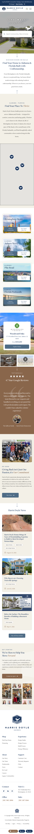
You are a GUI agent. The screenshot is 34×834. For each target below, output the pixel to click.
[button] (12, 157)
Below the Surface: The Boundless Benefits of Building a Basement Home (16, 616)
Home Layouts (9, 622)
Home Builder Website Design (12, 820)
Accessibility (26, 824)
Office (30, 831)
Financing (5, 743)
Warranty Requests (23, 761)
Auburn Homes (9, 545)
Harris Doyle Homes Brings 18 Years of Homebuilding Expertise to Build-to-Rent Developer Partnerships (16, 537)
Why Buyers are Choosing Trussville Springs (13, 579)
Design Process (22, 743)
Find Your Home (6, 740)
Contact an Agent (11, 676)
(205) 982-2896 (7, 800)
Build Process (22, 746)
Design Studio (22, 740)
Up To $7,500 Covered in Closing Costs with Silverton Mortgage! (17, 3)
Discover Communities (10, 229)
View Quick (24, 229)
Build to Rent (19, 545)
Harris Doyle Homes (10, 548)
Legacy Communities (8, 776)
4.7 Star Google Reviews (17, 380)
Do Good (4, 770)
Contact (20, 767)
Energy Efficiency (23, 749)
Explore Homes (17, 347)
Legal (13, 824)
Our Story (5, 758)
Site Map (7, 824)
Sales (22, 831)
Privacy (19, 824)
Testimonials (5, 764)
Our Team (5, 761)
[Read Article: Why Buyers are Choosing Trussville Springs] (17, 566)
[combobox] (17, 34)
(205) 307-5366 (23, 800)
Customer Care (22, 758)
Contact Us (14, 831)
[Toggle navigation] (30, 8)
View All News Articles (17, 636)
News (3, 767)
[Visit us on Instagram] (12, 791)
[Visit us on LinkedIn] (8, 791)
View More (9, 495)
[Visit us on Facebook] (4, 791)
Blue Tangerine (25, 820)
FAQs (19, 764)
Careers (4, 773)
